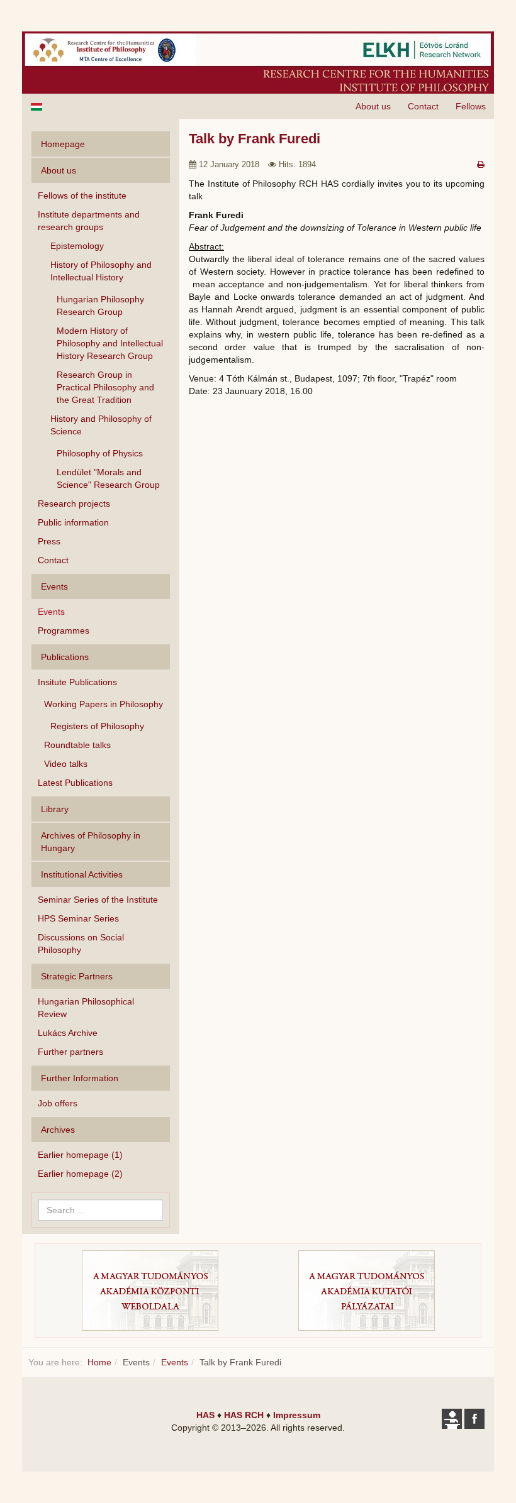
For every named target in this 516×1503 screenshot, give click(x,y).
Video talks (65, 764)
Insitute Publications (77, 682)
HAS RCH (244, 1415)
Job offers (57, 1103)
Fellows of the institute (82, 195)
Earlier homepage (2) (80, 1174)
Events (51, 612)
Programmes (63, 630)
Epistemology (77, 246)
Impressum (296, 1415)
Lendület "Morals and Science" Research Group (108, 478)
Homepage (63, 144)
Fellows (471, 106)
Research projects (74, 503)
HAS (205, 1415)
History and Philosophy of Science (101, 425)
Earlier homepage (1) (80, 1155)
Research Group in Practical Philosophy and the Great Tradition (105, 387)
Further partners (70, 1052)
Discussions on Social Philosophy (81, 943)
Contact (423, 106)
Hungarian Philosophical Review (86, 1007)
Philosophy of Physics (100, 453)
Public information (73, 522)
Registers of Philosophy (97, 726)
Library (55, 809)
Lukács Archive (68, 1033)
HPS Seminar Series (78, 918)
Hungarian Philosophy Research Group (100, 305)
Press (49, 541)
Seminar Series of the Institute (98, 900)
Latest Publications (75, 783)
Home (99, 1362)
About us (373, 106)
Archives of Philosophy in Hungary (90, 841)
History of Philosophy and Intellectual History (101, 271)
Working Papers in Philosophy (103, 704)
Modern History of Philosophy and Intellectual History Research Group (110, 343)
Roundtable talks (77, 745)
